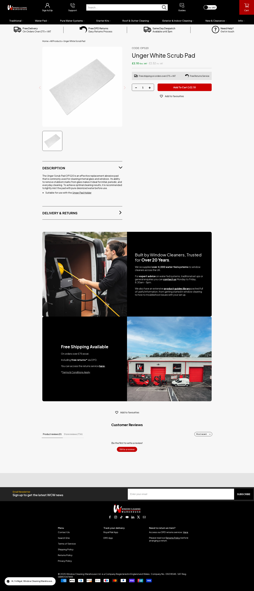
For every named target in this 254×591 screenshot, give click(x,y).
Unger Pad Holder (81, 192)
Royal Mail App (110, 532)
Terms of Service (67, 543)
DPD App (108, 537)
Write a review (127, 449)
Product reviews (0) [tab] (52, 434)
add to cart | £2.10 (184, 87)
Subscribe (243, 494)
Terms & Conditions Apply (76, 372)
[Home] (17, 7)
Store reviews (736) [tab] (73, 434)
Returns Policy (65, 555)
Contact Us (64, 532)
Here (185, 532)
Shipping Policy (65, 549)
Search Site (64, 537)
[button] (30, 581)
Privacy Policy (65, 560)
